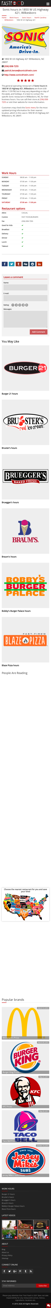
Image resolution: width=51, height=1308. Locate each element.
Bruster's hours (8, 1197)
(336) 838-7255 (11, 66)
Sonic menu (30, 107)
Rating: (6, 305)
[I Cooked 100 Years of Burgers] (40, 1224)
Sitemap (5, 1258)
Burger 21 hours (8, 1194)
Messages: (8, 309)
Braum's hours (7, 1203)
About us (5, 1252)
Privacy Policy (7, 1255)
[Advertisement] (25, 142)
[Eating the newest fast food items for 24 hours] (40, 1234)
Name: (6, 283)
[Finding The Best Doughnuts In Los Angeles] (24, 1234)
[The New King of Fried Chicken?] (9, 1234)
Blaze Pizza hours (9, 1209)
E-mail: (6, 293)
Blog (3, 1249)
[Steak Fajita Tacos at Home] (24, 1224)
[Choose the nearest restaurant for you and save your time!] (25, 907)
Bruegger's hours (8, 1200)
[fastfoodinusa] (13, 3)
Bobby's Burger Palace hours (13, 1206)
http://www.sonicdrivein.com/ (19, 74)
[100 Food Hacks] (9, 1224)
